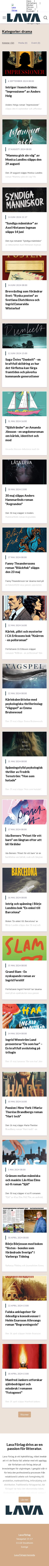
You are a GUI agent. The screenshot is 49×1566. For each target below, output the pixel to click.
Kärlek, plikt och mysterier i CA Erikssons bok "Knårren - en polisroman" (24, 636)
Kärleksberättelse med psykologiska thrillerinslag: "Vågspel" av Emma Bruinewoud (24, 706)
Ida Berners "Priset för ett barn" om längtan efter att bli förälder (23, 840)
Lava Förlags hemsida (24, 1555)
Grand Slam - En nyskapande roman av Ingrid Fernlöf (20, 976)
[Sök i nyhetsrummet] (45, 18)
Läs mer (24, 1499)
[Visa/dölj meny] (4, 18)
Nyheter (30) (8, 42)
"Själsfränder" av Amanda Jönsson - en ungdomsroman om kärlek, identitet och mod (24, 434)
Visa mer (24, 1414)
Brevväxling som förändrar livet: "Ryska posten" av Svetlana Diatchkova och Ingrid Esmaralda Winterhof (23, 299)
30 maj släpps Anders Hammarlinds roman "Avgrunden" (19, 500)
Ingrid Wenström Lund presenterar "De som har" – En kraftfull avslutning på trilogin (23, 1046)
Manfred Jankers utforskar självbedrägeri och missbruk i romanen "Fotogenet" (23, 1386)
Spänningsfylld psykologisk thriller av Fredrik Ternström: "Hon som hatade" (24, 774)
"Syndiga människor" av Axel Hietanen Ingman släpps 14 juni (21, 227)
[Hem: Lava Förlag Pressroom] (23, 18)
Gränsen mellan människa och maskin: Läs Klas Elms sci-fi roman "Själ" (22, 1180)
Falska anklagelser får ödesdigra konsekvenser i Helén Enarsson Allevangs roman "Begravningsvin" (23, 1318)
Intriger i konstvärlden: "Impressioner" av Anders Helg (22, 91)
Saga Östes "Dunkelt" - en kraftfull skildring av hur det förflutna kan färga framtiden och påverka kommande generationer (23, 368)
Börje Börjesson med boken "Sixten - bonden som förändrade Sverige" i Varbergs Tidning (24, 1250)
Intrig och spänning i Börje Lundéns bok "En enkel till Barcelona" (23, 908)
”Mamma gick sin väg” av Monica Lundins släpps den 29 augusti (23, 160)
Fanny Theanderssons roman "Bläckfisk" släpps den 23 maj (22, 568)
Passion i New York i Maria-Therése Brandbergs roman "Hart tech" (24, 1112)
